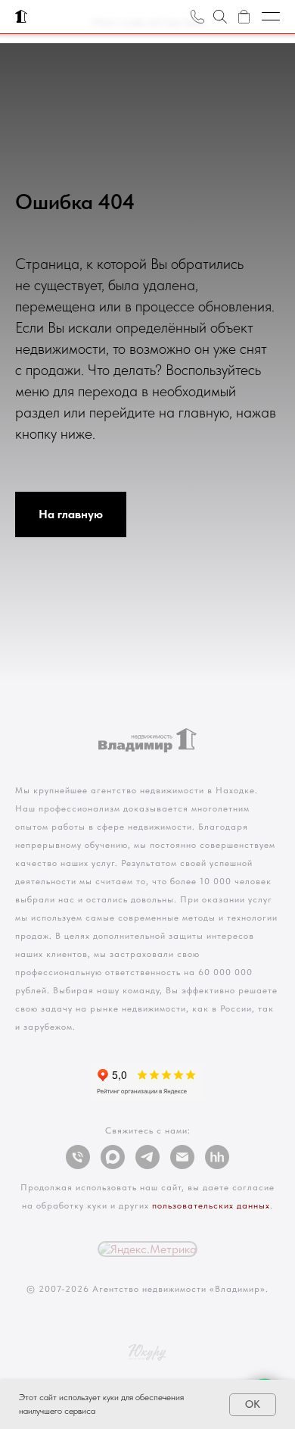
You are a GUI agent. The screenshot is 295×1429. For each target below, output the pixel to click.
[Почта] (182, 1157)
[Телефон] (78, 1157)
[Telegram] (147, 1157)
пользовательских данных (211, 1205)
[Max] (113, 1157)
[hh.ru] (217, 1157)
